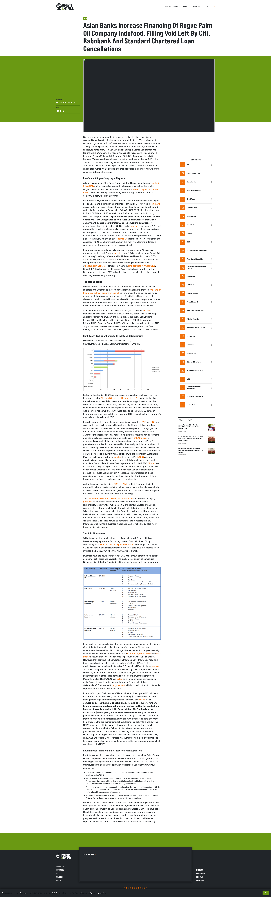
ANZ (144, 422)
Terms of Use (199, 877)
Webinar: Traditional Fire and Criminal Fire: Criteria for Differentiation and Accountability (190, 438)
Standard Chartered (110, 398)
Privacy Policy (200, 881)
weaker (118, 457)
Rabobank (126, 398)
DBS (153, 422)
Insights (195, 7)
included (146, 310)
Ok (266, 893)
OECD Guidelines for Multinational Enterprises (110, 498)
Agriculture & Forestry (171, 7)
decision (134, 226)
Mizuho (151, 463)
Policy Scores (60, 870)
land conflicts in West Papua (141, 265)
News (57, 873)
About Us (58, 881)
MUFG (140, 457)
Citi (137, 398)
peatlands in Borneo (95, 265)
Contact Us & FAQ (200, 873)
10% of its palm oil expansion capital (115, 544)
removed (155, 666)
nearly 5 (155, 183)
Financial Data (60, 866)
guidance (87, 501)
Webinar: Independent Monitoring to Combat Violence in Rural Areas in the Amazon (190, 450)
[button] (58, 111)
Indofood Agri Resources (139, 653)
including (117, 253)
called (119, 679)
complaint (155, 203)
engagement (119, 685)
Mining (185, 7)
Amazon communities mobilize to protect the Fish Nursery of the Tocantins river (189, 427)
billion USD (88, 186)
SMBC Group (140, 438)
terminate (123, 238)
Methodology (199, 870)
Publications (59, 877)
